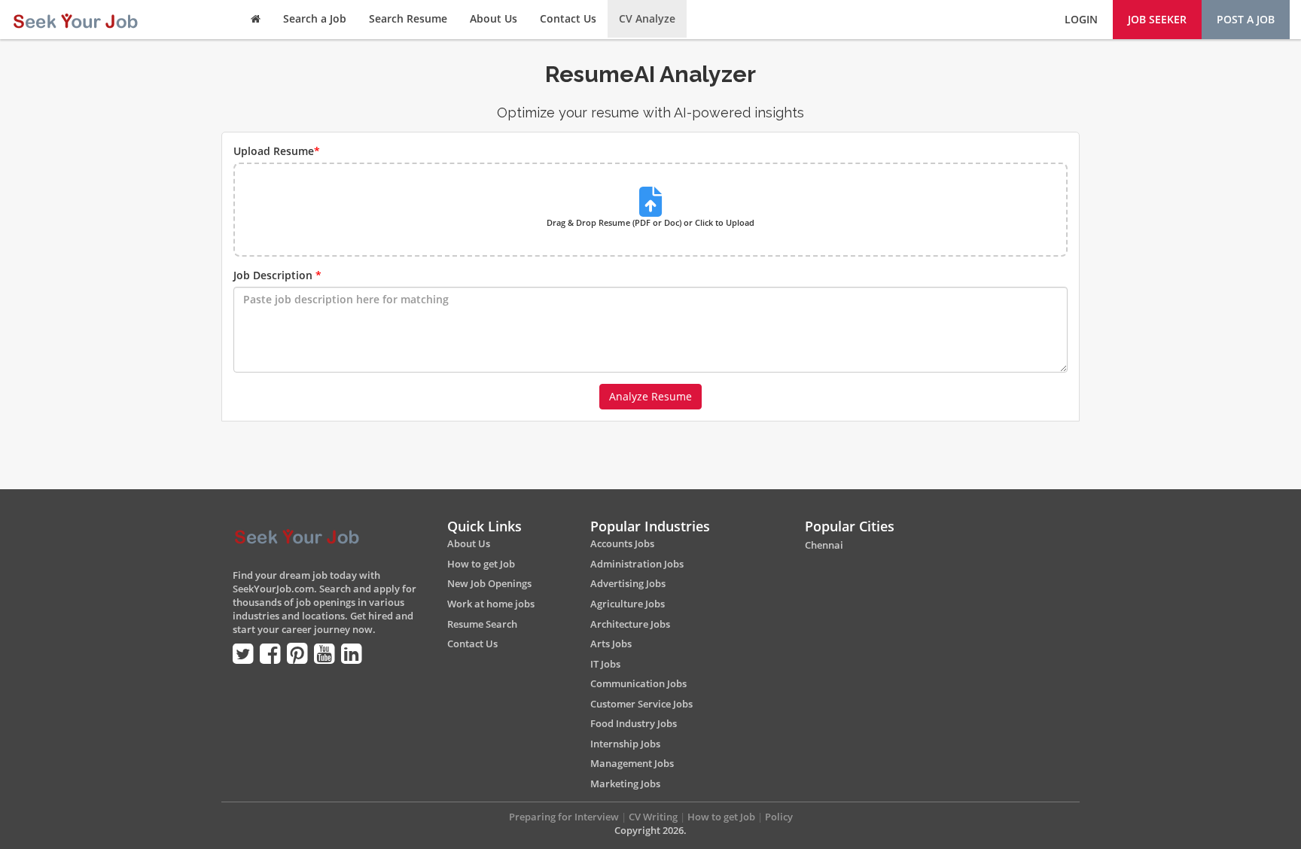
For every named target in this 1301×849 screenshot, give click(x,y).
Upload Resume (276, 151)
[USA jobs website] (75, 19)
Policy (779, 816)
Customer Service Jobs (641, 704)
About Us (493, 18)
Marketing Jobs (625, 783)
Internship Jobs (625, 743)
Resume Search (482, 624)
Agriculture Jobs (627, 603)
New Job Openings (489, 583)
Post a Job (1246, 19)
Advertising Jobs (628, 583)
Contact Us (568, 18)
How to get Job (481, 564)
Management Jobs (632, 763)
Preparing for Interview (564, 816)
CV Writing (653, 816)
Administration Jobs (637, 564)
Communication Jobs (638, 683)
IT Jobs (605, 664)
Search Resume (408, 18)
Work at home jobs (491, 603)
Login (1081, 19)
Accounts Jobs (622, 543)
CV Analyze (647, 18)
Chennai (824, 545)
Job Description (277, 275)
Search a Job (314, 18)
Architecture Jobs (630, 624)
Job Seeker (1157, 19)
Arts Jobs (611, 643)
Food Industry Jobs (633, 723)
